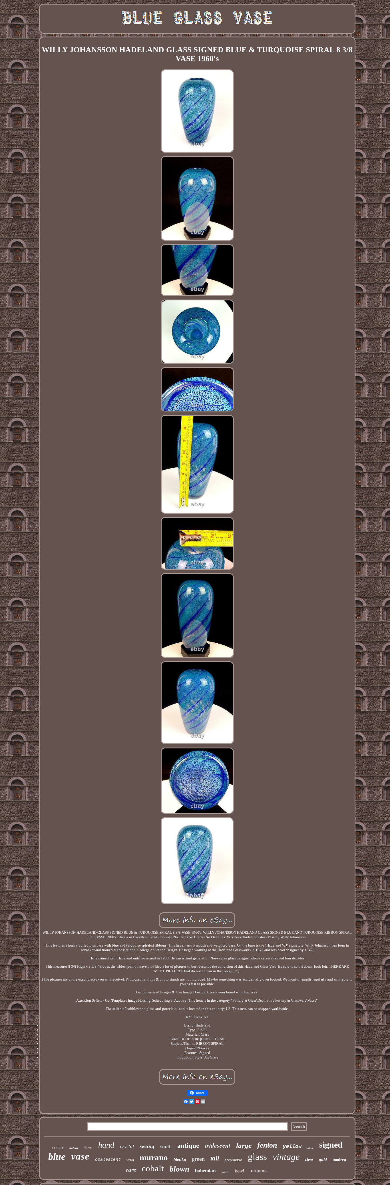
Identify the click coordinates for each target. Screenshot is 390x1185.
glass (257, 1157)
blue (56, 1156)
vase (80, 1156)
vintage (286, 1157)
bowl (239, 1170)
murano (154, 1157)
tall (214, 1158)
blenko (180, 1159)
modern (339, 1160)
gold (323, 1159)
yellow (292, 1146)
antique (188, 1145)
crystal (127, 1146)
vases (130, 1160)
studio (225, 1172)
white (310, 1148)
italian (73, 1148)
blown (179, 1169)
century (58, 1147)
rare (131, 1169)
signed (331, 1144)
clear (309, 1160)
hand (106, 1144)
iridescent (217, 1145)
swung (147, 1146)
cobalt (153, 1168)
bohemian (205, 1170)
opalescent (108, 1159)
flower (88, 1147)
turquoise (259, 1170)
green (198, 1159)
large (244, 1145)
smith (166, 1146)
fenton (267, 1145)
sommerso (233, 1160)
